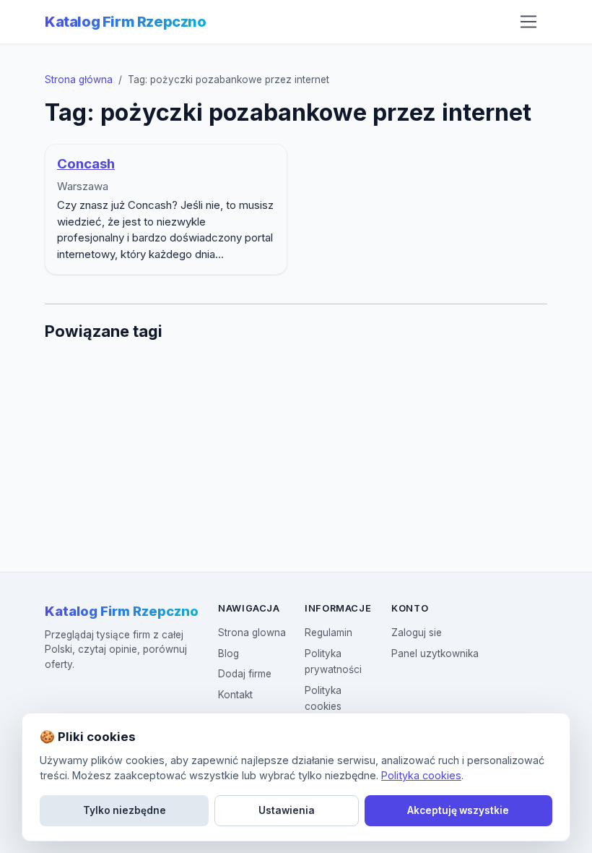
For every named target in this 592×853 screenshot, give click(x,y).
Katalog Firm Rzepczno (125, 21)
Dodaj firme (244, 674)
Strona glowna (252, 632)
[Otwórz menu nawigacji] (528, 22)
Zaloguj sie (416, 632)
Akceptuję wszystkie (458, 810)
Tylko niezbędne (124, 810)
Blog (228, 653)
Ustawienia (286, 810)
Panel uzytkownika (435, 653)
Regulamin (328, 632)
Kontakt (235, 694)
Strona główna (79, 79)
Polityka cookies (421, 775)
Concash (86, 163)
